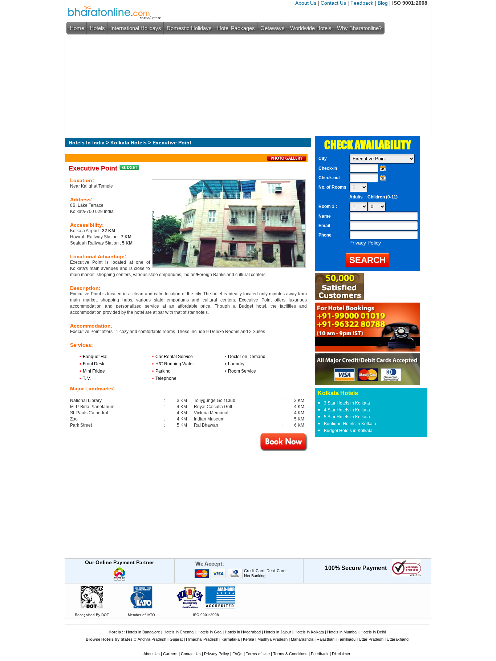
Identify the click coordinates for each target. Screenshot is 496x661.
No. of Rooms (332, 187)
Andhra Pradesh (152, 639)
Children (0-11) (382, 197)
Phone (325, 235)
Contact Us (333, 3)
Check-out (329, 177)
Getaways (272, 28)
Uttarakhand (397, 639)
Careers (170, 654)
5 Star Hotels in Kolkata (347, 416)
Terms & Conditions (290, 654)
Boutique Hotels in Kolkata (350, 423)
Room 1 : (328, 206)
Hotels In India (87, 142)
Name (324, 216)
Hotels (97, 28)
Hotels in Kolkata (309, 632)
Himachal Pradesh (202, 639)
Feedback (361, 3)
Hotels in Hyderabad (243, 632)
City (322, 158)
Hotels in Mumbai (342, 632)
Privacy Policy (216, 654)
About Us (305, 3)
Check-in (327, 168)
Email (324, 225)
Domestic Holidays (189, 28)
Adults (356, 197)
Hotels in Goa (209, 632)
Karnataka (230, 639)
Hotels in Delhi (373, 632)
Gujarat (176, 639)
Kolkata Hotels (128, 142)
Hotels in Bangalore (143, 632)
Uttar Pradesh (371, 639)
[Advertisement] (246, 85)
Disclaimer (341, 654)
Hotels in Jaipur (277, 632)
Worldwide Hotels (311, 28)
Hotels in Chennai (178, 632)
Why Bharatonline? (359, 28)
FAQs (237, 654)
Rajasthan (325, 639)
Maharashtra (302, 639)
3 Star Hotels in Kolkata (347, 403)
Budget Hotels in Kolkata (348, 430)
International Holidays (135, 28)
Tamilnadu (346, 639)
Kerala (248, 639)
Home (77, 28)
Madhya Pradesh (272, 639)
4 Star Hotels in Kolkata (347, 409)
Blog (383, 3)
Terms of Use (258, 654)
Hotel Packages (236, 28)
